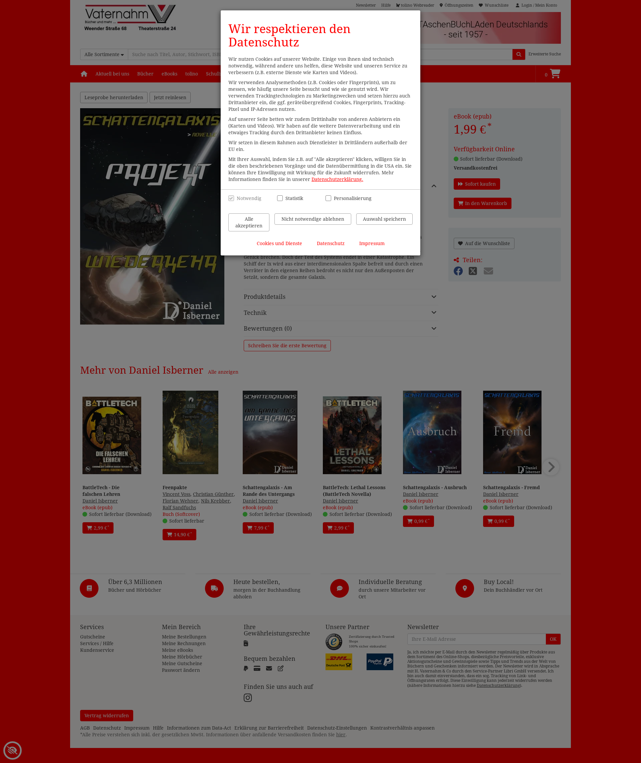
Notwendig (249, 198)
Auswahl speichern (384, 219)
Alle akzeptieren (248, 222)
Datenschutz (331, 243)
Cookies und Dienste (279, 243)
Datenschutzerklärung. (337, 179)
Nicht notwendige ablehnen (312, 219)
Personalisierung (349, 198)
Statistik (294, 198)
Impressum (372, 243)
